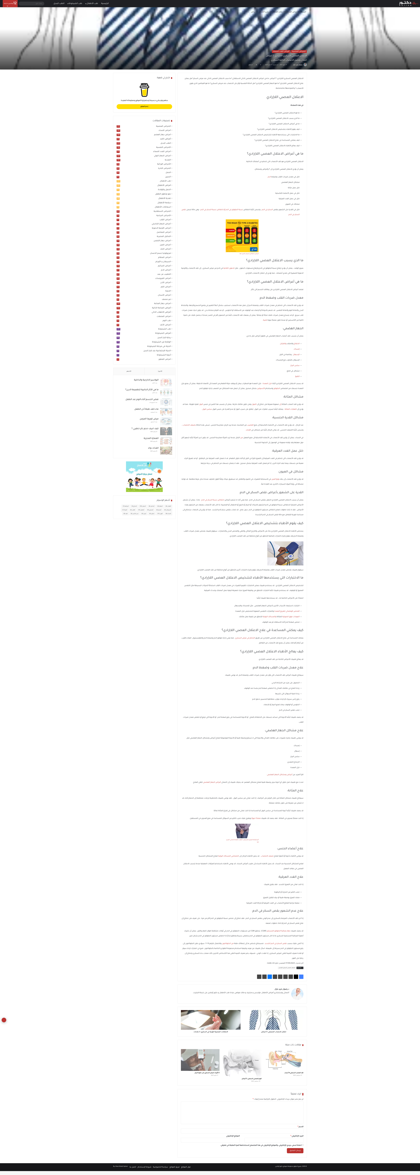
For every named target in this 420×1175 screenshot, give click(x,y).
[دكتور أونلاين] (408, 3)
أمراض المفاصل (164, 232)
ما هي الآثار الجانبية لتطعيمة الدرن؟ (141, 390)
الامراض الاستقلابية (162, 211)
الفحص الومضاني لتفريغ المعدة (287, 611)
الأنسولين (261, 389)
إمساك (297, 349)
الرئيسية (105, 4)
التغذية (168, 160)
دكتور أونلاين (279, 1166)
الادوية (168, 291)
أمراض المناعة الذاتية (161, 308)
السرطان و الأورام (163, 262)
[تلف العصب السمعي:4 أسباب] (284, 1060)
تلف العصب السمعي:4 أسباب (293, 1073)
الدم (269, 177)
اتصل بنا (133, 1167)
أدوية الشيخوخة (164, 355)
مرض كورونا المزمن (149, 419)
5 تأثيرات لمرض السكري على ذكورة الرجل (207, 1073)
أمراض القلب (165, 220)
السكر (158, 510)
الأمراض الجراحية (163, 216)
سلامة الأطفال (164, 203)
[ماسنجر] (270, 977)
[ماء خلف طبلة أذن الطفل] (166, 412)
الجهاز (160, 506)
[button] (242, 530)
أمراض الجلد (165, 249)
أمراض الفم (166, 287)
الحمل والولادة (164, 190)
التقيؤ (297, 377)
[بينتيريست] (291, 977)
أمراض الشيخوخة (163, 333)
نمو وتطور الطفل (163, 194)
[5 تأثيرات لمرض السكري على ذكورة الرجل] (200, 1060)
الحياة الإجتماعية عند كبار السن (157, 351)
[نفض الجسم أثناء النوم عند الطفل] (166, 402)
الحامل (151, 506)
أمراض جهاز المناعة (162, 304)
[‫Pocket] (280, 977)
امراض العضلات (164, 317)
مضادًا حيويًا (256, 818)
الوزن (160, 513)
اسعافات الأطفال (163, 207)
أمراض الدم (166, 270)
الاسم (300, 1127)
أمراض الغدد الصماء (281, 51)
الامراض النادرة (164, 168)
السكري (150, 510)
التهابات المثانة (291, 409)
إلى (280, 404)
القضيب (250, 425)
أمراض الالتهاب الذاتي (161, 312)
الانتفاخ (297, 344)
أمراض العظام (164, 258)
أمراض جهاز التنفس (162, 241)
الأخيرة (160, 371)
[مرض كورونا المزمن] (166, 421)
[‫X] (296, 977)
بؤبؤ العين (275, 479)
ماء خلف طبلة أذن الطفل (146, 409)
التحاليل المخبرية (164, 237)
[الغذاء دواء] (166, 450)
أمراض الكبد (165, 139)
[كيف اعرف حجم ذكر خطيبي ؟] (166, 431)
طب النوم (167, 321)
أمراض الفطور (164, 359)
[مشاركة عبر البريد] (264, 977)
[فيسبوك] (301, 977)
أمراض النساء (165, 131)
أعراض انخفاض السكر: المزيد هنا (249, 254)
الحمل (168, 173)
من (241, 438)
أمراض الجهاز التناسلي (161, 224)
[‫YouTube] (277, 996)
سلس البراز (295, 366)
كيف (125, 513)
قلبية (265, 320)
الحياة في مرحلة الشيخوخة (159, 346)
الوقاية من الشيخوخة (161, 342)
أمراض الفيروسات (163, 279)
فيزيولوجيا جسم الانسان (160, 253)
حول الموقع (186, 1167)
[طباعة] (259, 977)
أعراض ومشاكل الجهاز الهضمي (279, 775)
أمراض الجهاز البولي (162, 156)
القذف (248, 430)
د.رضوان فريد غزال (298, 65)
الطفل (141, 510)
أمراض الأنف (165, 325)
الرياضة (126, 506)
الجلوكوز (277, 389)
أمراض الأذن (165, 283)
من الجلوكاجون (228, 944)
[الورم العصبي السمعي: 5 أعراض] (242, 1063)
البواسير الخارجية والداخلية (146, 380)
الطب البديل (58, 4)
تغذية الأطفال (164, 198)
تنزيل (144, 513)
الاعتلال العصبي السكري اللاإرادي (287, 967)
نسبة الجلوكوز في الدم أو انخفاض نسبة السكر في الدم (221, 210)
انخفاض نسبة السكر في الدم (212, 500)
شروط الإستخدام (144, 1167)
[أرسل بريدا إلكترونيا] (290, 65)
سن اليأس (134, 513)
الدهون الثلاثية (228, 268)
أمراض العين (165, 245)
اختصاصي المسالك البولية (228, 856)
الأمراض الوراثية (164, 164)
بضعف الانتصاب (189, 425)
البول (201, 404)
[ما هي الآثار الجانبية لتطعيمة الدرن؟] (166, 392)
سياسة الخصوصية (160, 1167)
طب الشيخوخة (75, 4)
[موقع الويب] (287, 996)
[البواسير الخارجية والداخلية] (166, 382)
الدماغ (134, 506)
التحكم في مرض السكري (245, 638)
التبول (254, 404)
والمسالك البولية (269, 617)
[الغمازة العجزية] (166, 441)
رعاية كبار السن (164, 338)
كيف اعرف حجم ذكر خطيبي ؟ (145, 429)
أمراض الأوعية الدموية (161, 228)
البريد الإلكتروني (296, 1136)
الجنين (168, 177)
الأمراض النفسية (163, 147)
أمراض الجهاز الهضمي (212, 782)
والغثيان (283, 344)
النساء (168, 513)
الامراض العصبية (292, 12)
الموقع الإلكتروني (233, 1136)
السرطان (167, 510)
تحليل (151, 513)
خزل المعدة (267, 384)
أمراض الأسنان (164, 295)
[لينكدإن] (280, 996)
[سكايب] (275, 977)
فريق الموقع (175, 1167)
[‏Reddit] (285, 977)
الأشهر (129, 371)
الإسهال (296, 355)
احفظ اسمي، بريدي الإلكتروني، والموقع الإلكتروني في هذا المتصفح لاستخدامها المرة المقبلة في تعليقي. (261, 1145)
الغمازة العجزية (151, 438)
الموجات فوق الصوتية (291, 617)
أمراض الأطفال (164, 185)
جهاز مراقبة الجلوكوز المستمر (278, 931)
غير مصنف (166, 300)
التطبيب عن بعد (164, 274)
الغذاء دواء (153, 448)
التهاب (168, 506)
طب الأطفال (92, 4)
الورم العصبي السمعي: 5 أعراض (252, 1079)
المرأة (124, 510)
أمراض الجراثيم (164, 266)
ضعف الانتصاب (267, 856)
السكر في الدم (267, 210)
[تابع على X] (292, 65)
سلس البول (207, 409)
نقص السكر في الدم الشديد (276, 944)
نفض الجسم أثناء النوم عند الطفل (141, 399)
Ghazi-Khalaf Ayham (121, 1166)
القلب (132, 510)
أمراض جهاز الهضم (162, 135)
